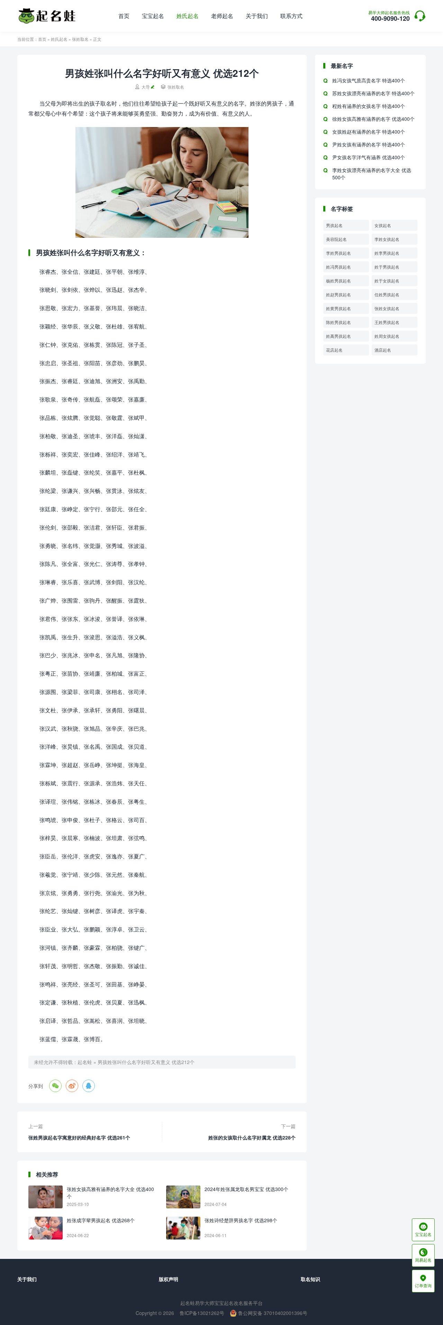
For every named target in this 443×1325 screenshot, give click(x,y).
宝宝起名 (153, 16)
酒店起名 (382, 350)
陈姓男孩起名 (338, 322)
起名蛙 (85, 1061)
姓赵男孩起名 (338, 294)
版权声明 (168, 1279)
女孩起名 (382, 225)
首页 (123, 16)
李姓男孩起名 (338, 253)
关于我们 (257, 16)
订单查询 (423, 1281)
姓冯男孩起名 (338, 267)
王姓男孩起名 (386, 322)
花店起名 (334, 350)
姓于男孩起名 (386, 267)
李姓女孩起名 (386, 239)
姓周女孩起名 (386, 336)
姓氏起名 (188, 16)
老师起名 (222, 16)
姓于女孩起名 (386, 280)
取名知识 (310, 1279)
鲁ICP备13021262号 (202, 1312)
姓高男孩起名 (338, 336)
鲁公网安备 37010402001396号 (272, 1312)
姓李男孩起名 (386, 253)
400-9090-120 (389, 16)
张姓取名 (80, 39)
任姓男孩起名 (386, 294)
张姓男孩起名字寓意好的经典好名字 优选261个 (79, 1137)
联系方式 (291, 16)
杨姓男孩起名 (338, 280)
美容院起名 (336, 239)
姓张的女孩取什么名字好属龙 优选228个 (252, 1137)
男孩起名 (334, 225)
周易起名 (423, 1255)
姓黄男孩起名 (338, 308)
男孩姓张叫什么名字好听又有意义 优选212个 (146, 1061)
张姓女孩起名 (386, 308)
